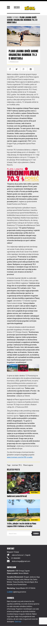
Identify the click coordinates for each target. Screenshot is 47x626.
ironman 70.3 (16, 465)
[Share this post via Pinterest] (30, 69)
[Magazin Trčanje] (30, 8)
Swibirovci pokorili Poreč (17, 496)
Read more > (35, 492)
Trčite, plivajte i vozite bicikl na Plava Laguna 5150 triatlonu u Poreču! (21, 525)
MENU (17, 7)
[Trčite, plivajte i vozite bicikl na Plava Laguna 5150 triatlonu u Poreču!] (23, 510)
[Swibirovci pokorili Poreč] (23, 483)
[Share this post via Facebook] (10, 69)
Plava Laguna (28, 465)
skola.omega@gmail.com (21, 561)
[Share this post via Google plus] (23, 69)
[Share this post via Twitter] (16, 69)
